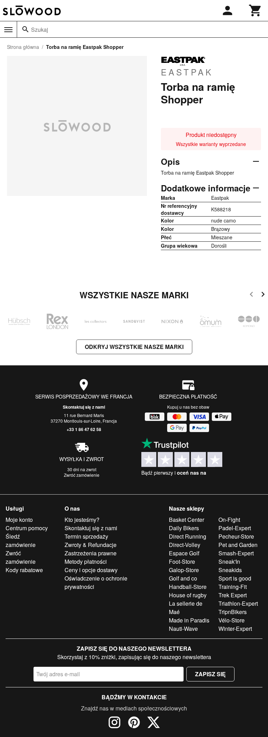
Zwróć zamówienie (81, 475)
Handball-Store (188, 587)
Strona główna (23, 46)
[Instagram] (114, 723)
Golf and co (183, 578)
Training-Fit (232, 587)
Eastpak (187, 72)
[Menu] (8, 29)
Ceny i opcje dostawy (91, 570)
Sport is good (234, 578)
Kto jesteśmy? (82, 520)
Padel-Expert (234, 528)
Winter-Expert (235, 629)
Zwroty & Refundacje (91, 545)
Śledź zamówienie (21, 540)
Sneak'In (229, 561)
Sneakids (230, 570)
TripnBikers (232, 612)
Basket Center (186, 520)
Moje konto (19, 520)
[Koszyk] (255, 10)
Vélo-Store (231, 620)
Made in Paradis (189, 620)
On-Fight (229, 520)
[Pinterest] (134, 723)
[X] (154, 723)
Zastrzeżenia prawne (91, 553)
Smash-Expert (236, 553)
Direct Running (187, 536)
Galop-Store (184, 570)
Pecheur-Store (236, 536)
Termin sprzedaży (86, 536)
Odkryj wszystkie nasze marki (134, 347)
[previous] (251, 295)
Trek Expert (232, 595)
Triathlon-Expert (238, 603)
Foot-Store (182, 561)
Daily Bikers (184, 528)
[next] (263, 295)
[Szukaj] (25, 29)
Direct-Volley (184, 545)
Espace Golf (184, 553)
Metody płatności (86, 561)
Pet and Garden (238, 545)
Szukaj (39, 29)
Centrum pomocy (27, 528)
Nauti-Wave (183, 629)
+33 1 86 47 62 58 (84, 429)
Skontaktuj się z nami (84, 407)
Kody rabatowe (24, 570)
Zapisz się (210, 674)
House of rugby (188, 595)
